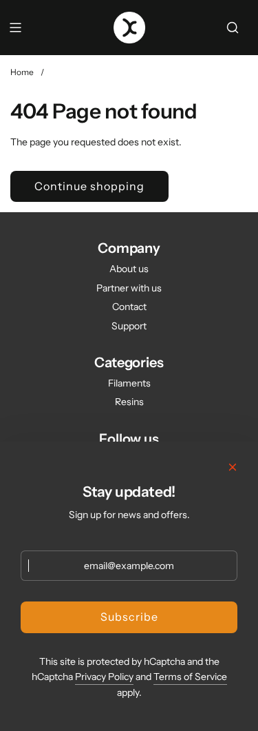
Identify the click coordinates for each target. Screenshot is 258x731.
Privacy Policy (104, 676)
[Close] (232, 467)
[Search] (232, 27)
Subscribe (129, 617)
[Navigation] (15, 27)
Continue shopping (89, 186)
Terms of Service (190, 676)
